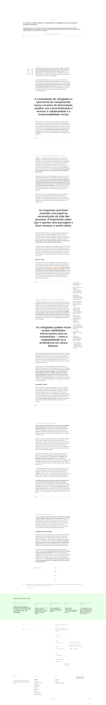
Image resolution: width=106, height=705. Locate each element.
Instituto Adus (48, 392)
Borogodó (36, 679)
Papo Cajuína (37, 692)
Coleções (57, 681)
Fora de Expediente (38, 682)
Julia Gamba (54, 486)
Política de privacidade (59, 682)
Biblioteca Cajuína (37, 694)
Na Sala (35, 687)
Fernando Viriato (39, 129)
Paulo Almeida (64, 239)
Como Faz (36, 681)
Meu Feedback (37, 686)
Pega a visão (36, 689)
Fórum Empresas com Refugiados (54, 267)
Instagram (32, 588)
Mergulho (53, 19)
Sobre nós (57, 679)
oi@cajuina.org (79, 678)
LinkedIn (28, 588)
